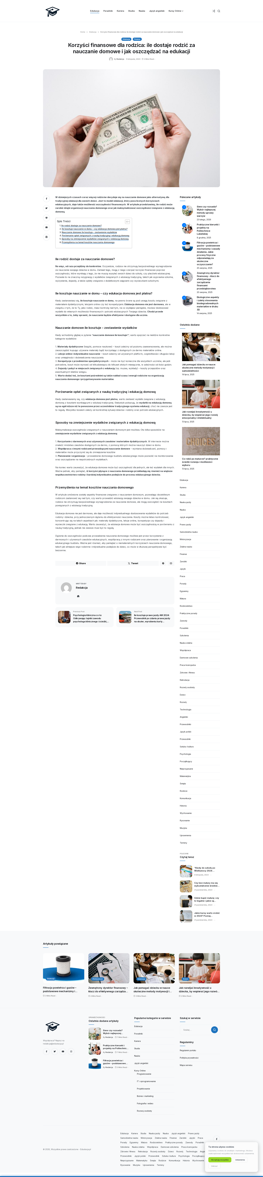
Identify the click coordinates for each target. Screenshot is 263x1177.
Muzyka (183, 828)
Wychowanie (186, 813)
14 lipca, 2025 (188, 374)
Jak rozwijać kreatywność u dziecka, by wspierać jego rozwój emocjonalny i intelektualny (200, 414)
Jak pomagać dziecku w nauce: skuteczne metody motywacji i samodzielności (199, 367)
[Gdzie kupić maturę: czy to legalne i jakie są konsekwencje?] (186, 901)
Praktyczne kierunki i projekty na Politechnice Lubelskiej (115, 1047)
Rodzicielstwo (186, 606)
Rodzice (183, 791)
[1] (187, 210)
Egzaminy (184, 591)
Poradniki (184, 628)
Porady (183, 583)
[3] (187, 246)
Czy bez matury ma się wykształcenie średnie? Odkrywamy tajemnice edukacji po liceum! (206, 884)
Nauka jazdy (185, 502)
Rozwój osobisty (187, 687)
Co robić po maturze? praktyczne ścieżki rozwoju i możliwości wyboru (200, 461)
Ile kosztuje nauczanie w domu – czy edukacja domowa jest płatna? (95, 229)
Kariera (183, 487)
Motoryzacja (185, 539)
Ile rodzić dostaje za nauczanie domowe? (81, 225)
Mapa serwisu (186, 1065)
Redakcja (120, 59)
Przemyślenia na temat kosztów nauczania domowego (88, 242)
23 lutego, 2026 (204, 219)
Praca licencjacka (188, 665)
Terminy (183, 843)
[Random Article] (213, 11)
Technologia (185, 709)
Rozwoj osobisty (144, 1111)
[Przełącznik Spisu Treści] (126, 221)
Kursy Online (140, 1070)
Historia (183, 806)
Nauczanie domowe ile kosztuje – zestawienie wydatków (89, 232)
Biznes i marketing (145, 1096)
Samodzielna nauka (189, 532)
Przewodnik (185, 739)
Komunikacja (185, 798)
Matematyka (185, 776)
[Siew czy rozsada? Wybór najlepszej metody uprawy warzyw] (95, 1033)
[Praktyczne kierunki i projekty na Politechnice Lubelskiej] (95, 1048)
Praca (182, 576)
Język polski (185, 732)
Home (82, 32)
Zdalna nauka (186, 547)
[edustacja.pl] (52, 11)
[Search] (218, 11)
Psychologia (185, 754)
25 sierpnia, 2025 (204, 268)
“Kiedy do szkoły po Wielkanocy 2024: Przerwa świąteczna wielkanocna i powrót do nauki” (207, 869)
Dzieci (182, 695)
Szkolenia (184, 635)
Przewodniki (185, 724)
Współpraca (185, 650)
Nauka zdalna (186, 643)
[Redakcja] (111, 59)
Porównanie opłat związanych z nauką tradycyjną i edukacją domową (95, 235)
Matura (183, 598)
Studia (182, 495)
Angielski (184, 717)
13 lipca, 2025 (188, 421)
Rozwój (183, 702)
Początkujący (186, 761)
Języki (183, 569)
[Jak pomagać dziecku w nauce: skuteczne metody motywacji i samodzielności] (154, 968)
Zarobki (183, 561)
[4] (187, 277)
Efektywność (97, 979)
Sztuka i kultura (187, 746)
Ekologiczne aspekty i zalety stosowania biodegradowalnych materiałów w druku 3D (208, 303)
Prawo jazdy (185, 524)
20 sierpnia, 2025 (204, 292)
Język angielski (187, 517)
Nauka (183, 510)
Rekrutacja (184, 680)
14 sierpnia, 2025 (204, 313)
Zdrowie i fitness (187, 672)
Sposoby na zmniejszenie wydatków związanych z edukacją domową (95, 239)
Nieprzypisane (186, 769)
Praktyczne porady (188, 613)
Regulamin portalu (188, 1050)
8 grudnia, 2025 (204, 237)
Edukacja (92, 32)
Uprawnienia (185, 835)
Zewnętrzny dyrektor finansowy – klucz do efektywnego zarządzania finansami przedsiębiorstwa (108, 989)
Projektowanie (143, 1089)
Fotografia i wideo (145, 1103)
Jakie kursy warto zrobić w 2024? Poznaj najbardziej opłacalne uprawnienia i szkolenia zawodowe (207, 914)
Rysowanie (185, 820)
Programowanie (144, 1074)
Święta (183, 783)
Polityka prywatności (189, 1058)
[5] (187, 301)
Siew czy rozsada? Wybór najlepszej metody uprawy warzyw (115, 1032)
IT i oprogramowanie (146, 1081)
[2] (187, 228)
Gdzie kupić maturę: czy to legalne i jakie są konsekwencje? (206, 899)
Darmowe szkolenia (189, 658)
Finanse (137, 39)
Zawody (183, 621)
